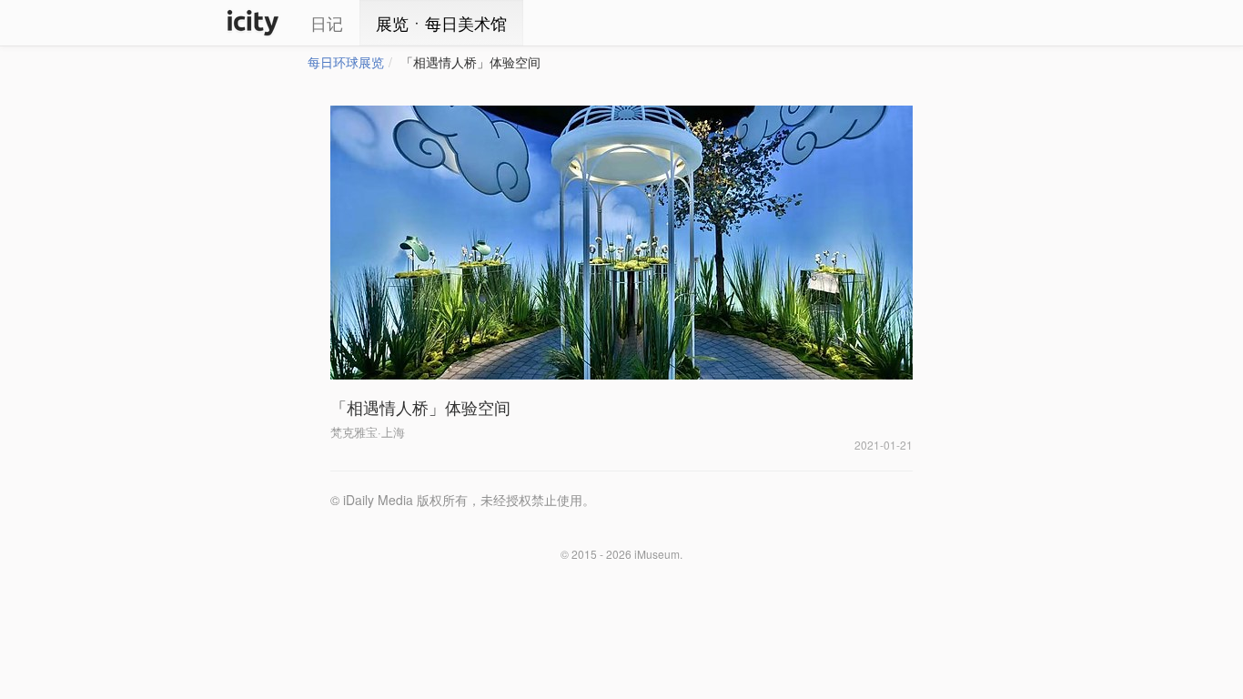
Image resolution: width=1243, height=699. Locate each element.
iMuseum (657, 554)
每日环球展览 (346, 62)
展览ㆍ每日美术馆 (441, 23)
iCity (253, 22)
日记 (326, 23)
